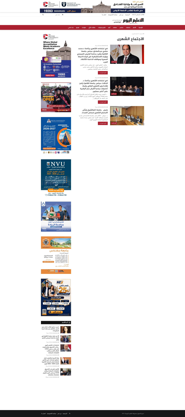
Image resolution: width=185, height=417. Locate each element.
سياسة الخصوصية (112, 14)
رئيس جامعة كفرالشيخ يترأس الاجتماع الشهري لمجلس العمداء (95, 111)
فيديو (77, 27)
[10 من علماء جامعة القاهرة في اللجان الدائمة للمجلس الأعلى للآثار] (65, 338)
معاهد (115, 27)
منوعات (84, 27)
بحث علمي (70, 27)
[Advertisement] (92, 391)
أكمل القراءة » (102, 72)
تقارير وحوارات (101, 27)
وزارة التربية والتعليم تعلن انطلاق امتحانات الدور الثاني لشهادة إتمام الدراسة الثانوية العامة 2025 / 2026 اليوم (50, 361)
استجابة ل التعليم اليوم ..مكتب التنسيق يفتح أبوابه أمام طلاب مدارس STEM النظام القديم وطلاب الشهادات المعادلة (50, 349)
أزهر (109, 27)
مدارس (121, 27)
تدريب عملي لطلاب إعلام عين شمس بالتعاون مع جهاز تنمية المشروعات (50, 329)
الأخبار (134, 27)
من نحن (121, 14)
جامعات (128, 27)
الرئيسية (127, 14)
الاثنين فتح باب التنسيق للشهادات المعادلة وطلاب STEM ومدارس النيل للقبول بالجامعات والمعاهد (51, 372)
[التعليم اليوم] (128, 21)
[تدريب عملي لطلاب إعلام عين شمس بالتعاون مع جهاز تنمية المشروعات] (65, 329)
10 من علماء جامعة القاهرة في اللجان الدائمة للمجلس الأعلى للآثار (50, 338)
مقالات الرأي (92, 27)
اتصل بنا (104, 14)
